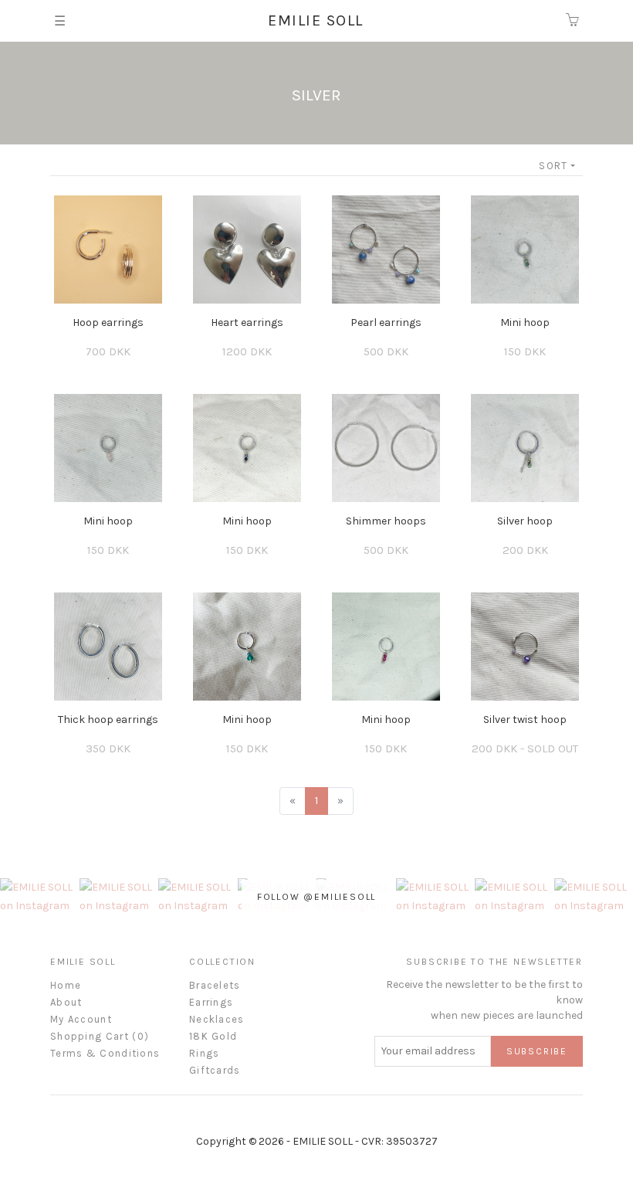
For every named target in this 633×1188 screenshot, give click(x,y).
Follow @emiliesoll (316, 896)
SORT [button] (553, 165)
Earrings (211, 1002)
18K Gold (213, 1036)
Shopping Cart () (99, 1036)
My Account (81, 1019)
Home (65, 985)
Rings (204, 1053)
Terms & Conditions (105, 1053)
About (66, 1002)
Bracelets (215, 985)
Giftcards (215, 1070)
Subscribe (536, 1051)
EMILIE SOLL (316, 20)
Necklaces (217, 1019)
